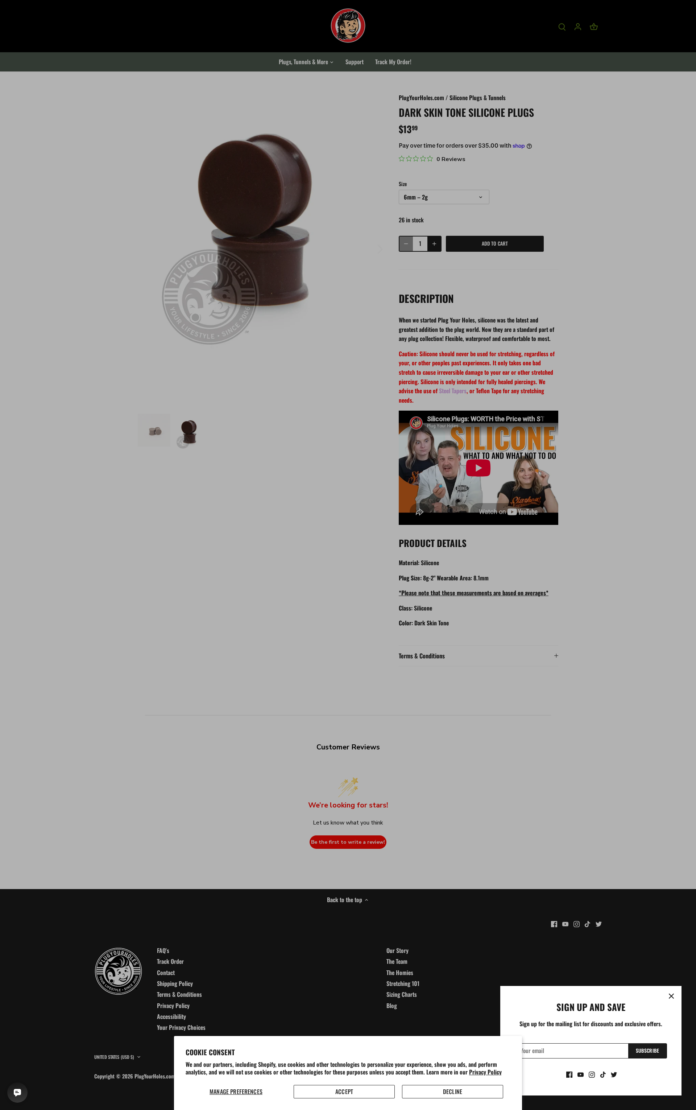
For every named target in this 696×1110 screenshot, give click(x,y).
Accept (344, 1091)
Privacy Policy (485, 1072)
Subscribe (647, 1050)
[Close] (671, 996)
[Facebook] (569, 1074)
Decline (452, 1091)
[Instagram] (592, 1074)
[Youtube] (580, 1074)
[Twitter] (614, 1074)
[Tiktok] (603, 1074)
